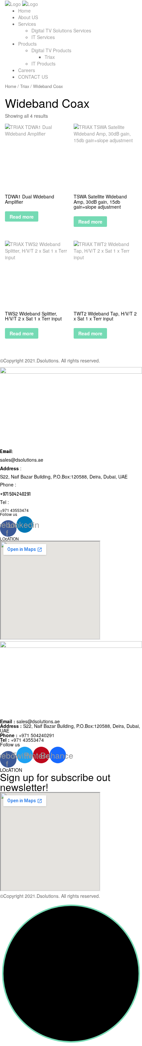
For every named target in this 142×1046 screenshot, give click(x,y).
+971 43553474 (22, 739)
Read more (22, 216)
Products (27, 43)
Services (27, 24)
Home (24, 10)
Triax (50, 57)
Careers (26, 70)
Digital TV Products (51, 50)
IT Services (43, 37)
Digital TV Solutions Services (61, 30)
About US (28, 17)
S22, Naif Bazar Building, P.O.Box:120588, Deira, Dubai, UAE (70, 728)
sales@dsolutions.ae (30, 721)
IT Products (43, 63)
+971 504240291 (27, 735)
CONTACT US (33, 76)
